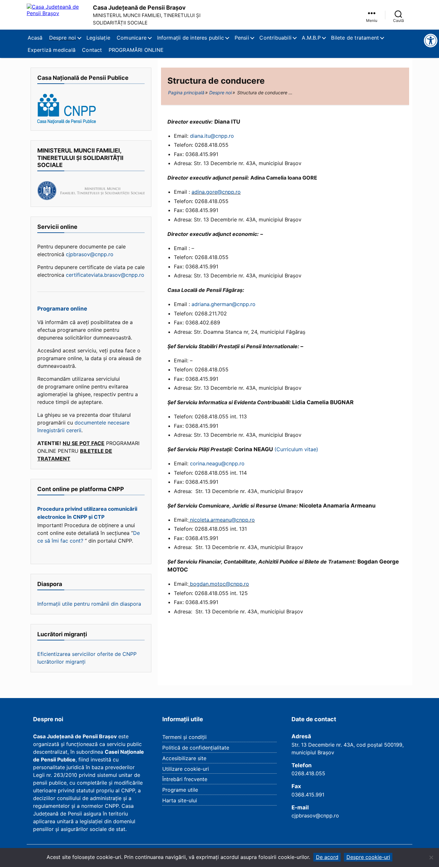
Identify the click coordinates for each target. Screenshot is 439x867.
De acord (327, 857)
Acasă (35, 37)
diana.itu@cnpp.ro (212, 136)
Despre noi (62, 37)
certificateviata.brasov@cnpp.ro (105, 275)
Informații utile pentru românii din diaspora (89, 604)
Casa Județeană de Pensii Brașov (139, 7)
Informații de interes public (190, 37)
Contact (92, 50)
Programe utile (180, 790)
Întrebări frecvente (184, 779)
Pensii (242, 37)
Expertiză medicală (52, 50)
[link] (371, 14)
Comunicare (132, 37)
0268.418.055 (308, 773)
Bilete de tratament (355, 37)
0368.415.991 (307, 794)
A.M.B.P (311, 37)
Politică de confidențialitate (195, 747)
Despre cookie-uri (368, 857)
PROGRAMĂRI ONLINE (136, 50)
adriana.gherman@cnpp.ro (223, 304)
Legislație (98, 37)
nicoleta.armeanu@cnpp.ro (221, 520)
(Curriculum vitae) (296, 449)
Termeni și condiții (184, 737)
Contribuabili (275, 37)
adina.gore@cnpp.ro (216, 192)
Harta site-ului (179, 800)
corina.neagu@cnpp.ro (217, 463)
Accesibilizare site (184, 758)
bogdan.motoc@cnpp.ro (218, 584)
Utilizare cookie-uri (185, 769)
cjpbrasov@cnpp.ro (88, 254)
